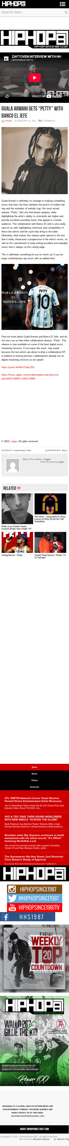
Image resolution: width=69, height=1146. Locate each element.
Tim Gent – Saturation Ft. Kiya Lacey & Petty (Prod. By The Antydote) (50, 519)
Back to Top (63, 1139)
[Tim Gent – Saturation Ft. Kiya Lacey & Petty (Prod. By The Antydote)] (50, 504)
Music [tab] (34, 774)
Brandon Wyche (41, 1139)
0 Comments (48, 121)
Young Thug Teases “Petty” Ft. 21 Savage (50, 556)
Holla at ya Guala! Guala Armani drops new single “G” (16, 527)
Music (64, 450)
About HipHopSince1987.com (34, 1129)
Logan (8, 121)
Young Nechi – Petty (11, 555)
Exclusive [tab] (34, 787)
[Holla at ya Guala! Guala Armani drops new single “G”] (17, 508)
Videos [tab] (34, 780)
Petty (28, 450)
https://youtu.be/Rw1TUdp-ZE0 (17, 367)
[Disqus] (34, 620)
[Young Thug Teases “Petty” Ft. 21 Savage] (50, 542)
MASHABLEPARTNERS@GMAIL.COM (27, 1116)
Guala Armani (19, 450)
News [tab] (34, 767)
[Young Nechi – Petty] (17, 542)
